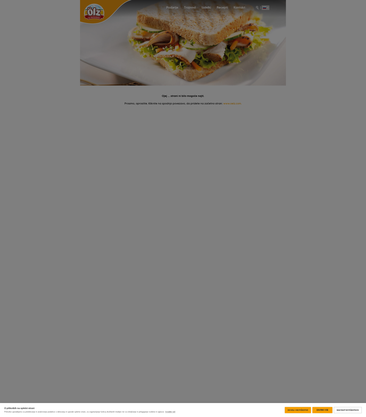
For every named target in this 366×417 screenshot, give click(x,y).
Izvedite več (170, 412)
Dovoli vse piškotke (298, 410)
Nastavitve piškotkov (348, 410)
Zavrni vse (322, 410)
